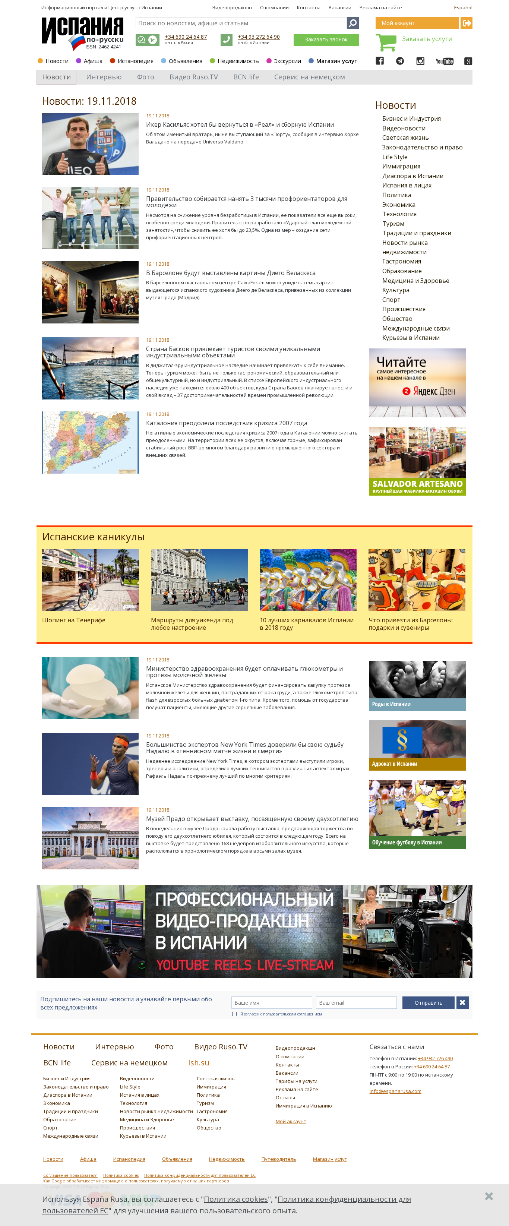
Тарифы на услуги (296, 1081)
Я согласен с (281, 1014)
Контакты (308, 7)
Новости (57, 60)
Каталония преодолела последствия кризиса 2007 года (226, 423)
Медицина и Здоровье (415, 281)
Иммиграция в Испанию (304, 1105)
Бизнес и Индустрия (411, 118)
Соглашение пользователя (70, 1175)
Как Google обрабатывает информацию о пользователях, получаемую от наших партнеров (136, 1181)
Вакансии (340, 7)
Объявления (185, 60)
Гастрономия (401, 261)
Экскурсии (287, 60)
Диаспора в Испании (412, 176)
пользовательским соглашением (292, 1014)
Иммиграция (401, 166)
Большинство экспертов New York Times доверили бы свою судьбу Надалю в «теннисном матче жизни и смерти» (245, 747)
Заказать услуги (427, 38)
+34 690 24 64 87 (186, 36)
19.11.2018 (157, 115)
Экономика (398, 204)
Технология (399, 214)
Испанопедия (136, 60)
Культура (396, 290)
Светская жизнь (405, 137)
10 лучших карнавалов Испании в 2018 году (307, 623)
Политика (396, 195)
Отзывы (285, 1097)
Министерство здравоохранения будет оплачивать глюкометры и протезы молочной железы (244, 671)
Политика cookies (121, 1175)
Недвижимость (238, 60)
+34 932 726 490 (435, 1058)
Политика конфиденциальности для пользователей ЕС (200, 1175)
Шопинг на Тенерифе (73, 620)
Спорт (391, 300)
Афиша (93, 60)
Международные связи (416, 328)
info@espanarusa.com (395, 1091)
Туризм (393, 223)
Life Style (395, 157)
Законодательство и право (422, 147)
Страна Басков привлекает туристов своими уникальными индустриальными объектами (233, 352)
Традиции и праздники (416, 233)
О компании (274, 7)
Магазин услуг (336, 60)
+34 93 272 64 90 (259, 36)
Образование (402, 271)
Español (463, 7)
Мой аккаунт (291, 1121)
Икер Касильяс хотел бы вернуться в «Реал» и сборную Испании (240, 124)
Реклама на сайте (381, 7)
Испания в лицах (406, 185)
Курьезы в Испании (411, 338)
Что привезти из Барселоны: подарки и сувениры (411, 623)
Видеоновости (404, 128)
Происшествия (404, 309)
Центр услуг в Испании (135, 7)
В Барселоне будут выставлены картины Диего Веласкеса (231, 273)
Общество (397, 319)
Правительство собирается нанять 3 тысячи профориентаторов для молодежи (246, 202)
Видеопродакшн (232, 7)
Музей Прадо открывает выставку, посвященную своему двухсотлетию (252, 819)
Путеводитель (279, 1159)
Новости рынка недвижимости (156, 1111)
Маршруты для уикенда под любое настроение (192, 623)
